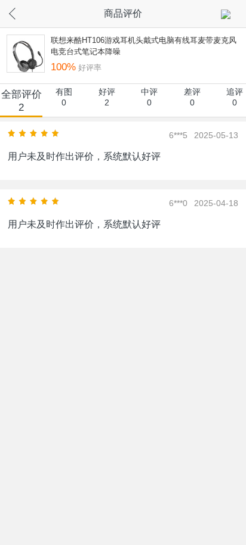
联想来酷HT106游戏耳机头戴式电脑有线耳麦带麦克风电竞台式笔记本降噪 (143, 46)
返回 (23, 12)
